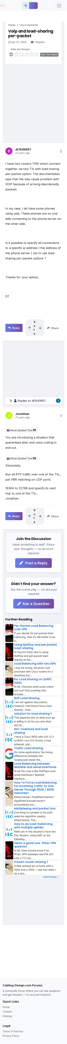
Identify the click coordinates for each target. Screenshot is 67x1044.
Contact (7, 1011)
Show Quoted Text (21, 430)
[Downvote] (40, 328)
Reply (15, 327)
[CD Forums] (3, 5)
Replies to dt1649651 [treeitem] (38, 400)
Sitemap (7, 1016)
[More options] (61, 151)
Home (12, 24)
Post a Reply (36, 563)
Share (54, 328)
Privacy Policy (11, 1035)
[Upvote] (29, 328)
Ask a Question (36, 604)
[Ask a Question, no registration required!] (33, 5)
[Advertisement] (33, 101)
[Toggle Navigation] (59, 5)
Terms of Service (13, 1031)
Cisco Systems (28, 24)
